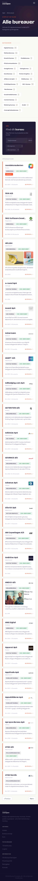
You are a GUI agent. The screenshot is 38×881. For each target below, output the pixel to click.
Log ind (4, 849)
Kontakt (5, 867)
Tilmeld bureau (7, 845)
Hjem (3, 13)
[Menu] (34, 2)
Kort (3, 837)
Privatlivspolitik (7, 861)
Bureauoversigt (7, 833)
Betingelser (6, 864)
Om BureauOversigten (9, 857)
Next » (32, 798)
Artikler (4, 830)
